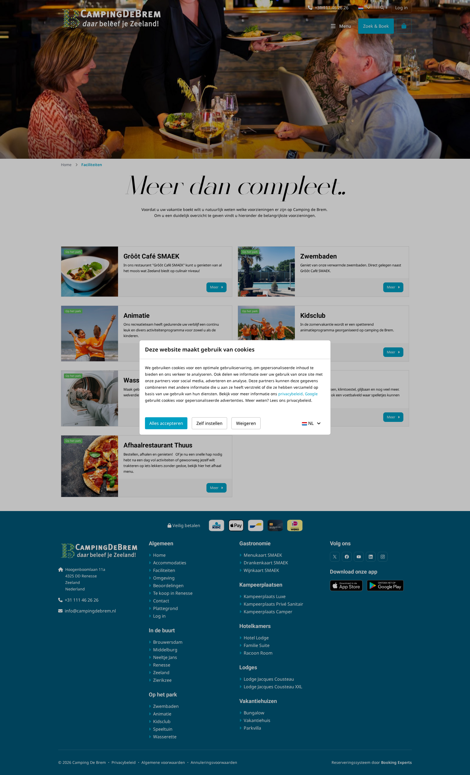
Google (311, 393)
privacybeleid (290, 393)
